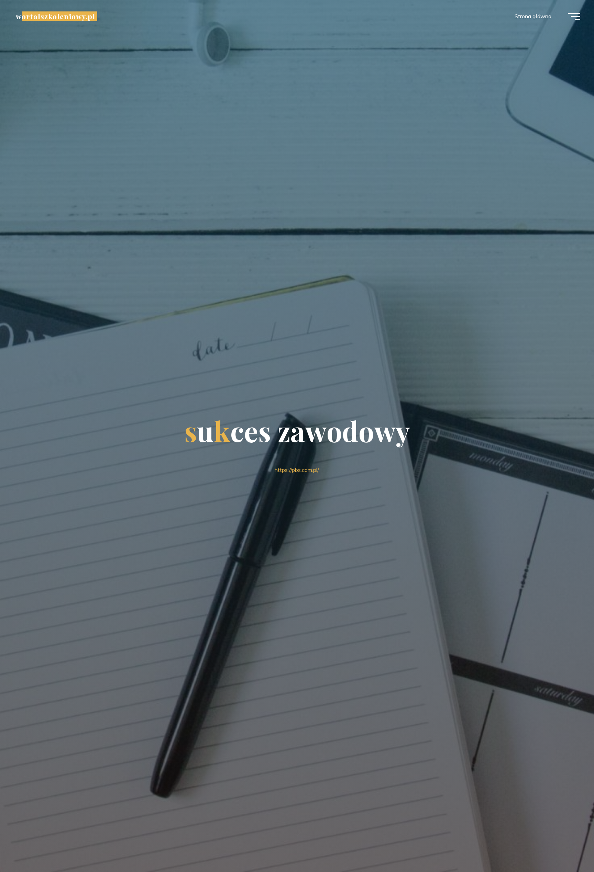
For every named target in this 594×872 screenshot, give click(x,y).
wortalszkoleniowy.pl (55, 16)
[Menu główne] (574, 16)
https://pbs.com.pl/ (297, 469)
